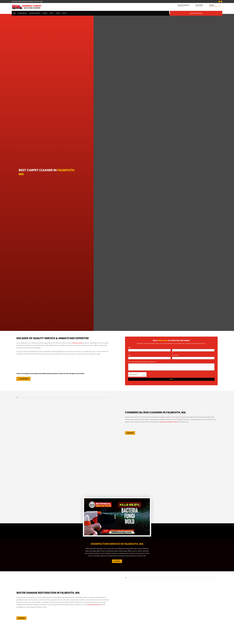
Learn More (130, 433)
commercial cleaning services (168, 422)
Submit (171, 379)
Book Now (211, 5)
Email (129, 355)
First (129, 352)
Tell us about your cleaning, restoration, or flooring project (142, 361)
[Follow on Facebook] (219, 1)
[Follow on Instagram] (221, 1)
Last (173, 352)
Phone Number (176, 355)
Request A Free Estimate (196, 13)
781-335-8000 (199, 5)
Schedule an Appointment (214, 6)
